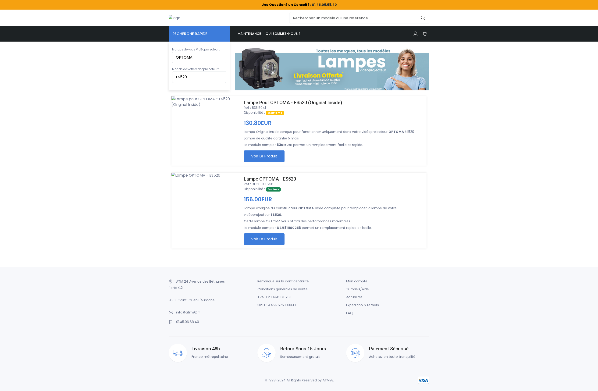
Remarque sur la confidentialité (283, 281)
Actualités (354, 297)
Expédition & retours (362, 305)
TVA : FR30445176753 (274, 297)
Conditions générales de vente (282, 289)
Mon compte (356, 281)
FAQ (349, 313)
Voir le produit (264, 156)
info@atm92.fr (188, 312)
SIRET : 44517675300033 (276, 305)
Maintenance (249, 33)
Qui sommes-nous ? (283, 33)
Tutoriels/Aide (357, 289)
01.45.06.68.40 (324, 4)
